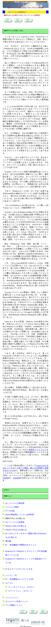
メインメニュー (12, 598)
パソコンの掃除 (12, 507)
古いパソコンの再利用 (14, 503)
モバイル (9, 583)
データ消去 (10, 511)
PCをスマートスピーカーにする (18, 569)
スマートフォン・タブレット (20, 591)
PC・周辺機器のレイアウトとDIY (19, 579)
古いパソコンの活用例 (14, 522)
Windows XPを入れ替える (16, 530)
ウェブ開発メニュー (13, 605)
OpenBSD (17, 478)
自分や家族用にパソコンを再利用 (19, 515)
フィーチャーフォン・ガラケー (21, 587)
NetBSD (6, 478)
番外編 (8, 541)
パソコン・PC (11, 575)
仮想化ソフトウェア (38, 450)
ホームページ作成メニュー (16, 601)
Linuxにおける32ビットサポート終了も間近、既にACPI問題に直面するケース (26, 467)
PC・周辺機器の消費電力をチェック (20, 545)
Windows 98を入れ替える (15, 526)
